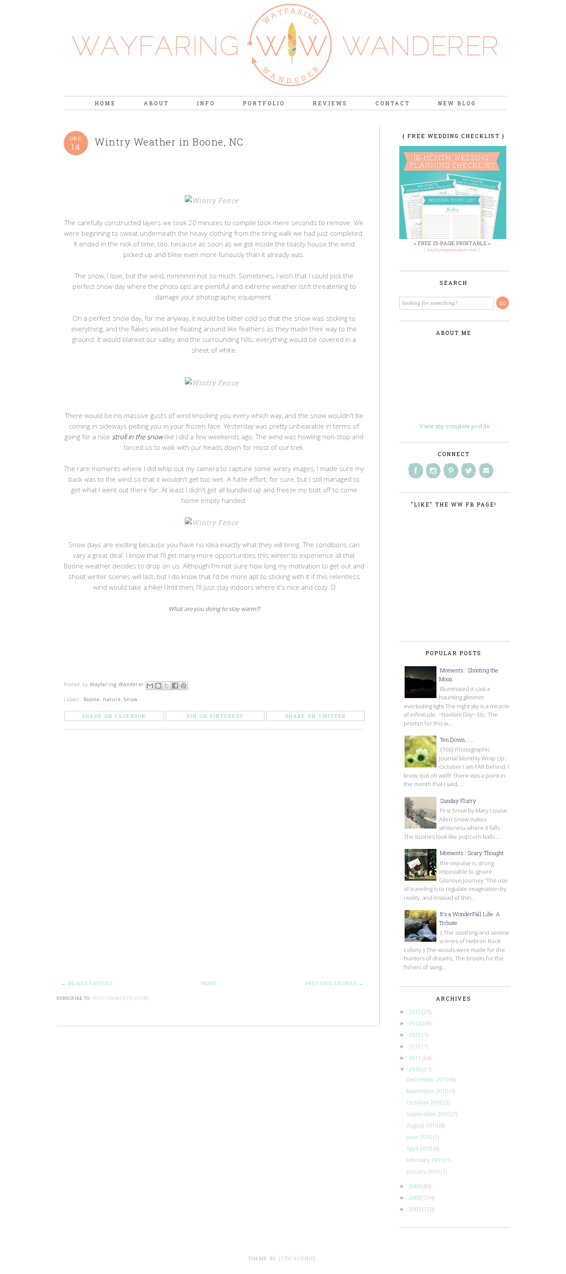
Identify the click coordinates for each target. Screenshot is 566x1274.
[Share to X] (166, 685)
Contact (392, 103)
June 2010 (419, 1137)
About (156, 103)
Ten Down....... (457, 740)
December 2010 (428, 1079)
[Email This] (149, 685)
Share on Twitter (315, 716)
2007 (415, 1209)
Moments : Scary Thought (472, 853)
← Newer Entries (87, 983)
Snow (130, 699)
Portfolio (264, 103)
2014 (415, 1023)
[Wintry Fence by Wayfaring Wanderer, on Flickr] (214, 200)
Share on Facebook (114, 716)
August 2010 (422, 1125)
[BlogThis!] (158, 685)
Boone (92, 699)
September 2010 (428, 1114)
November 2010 (427, 1091)
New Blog (457, 103)
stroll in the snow (137, 436)
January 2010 (423, 1171)
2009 (415, 1186)
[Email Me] (486, 470)
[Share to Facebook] (175, 685)
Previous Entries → (335, 983)
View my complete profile (454, 426)
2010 (415, 1069)
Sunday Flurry (458, 801)
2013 (415, 1035)
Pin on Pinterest (215, 716)
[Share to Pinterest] (183, 685)
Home (105, 103)
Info (206, 103)
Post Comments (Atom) (120, 998)
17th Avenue (297, 1258)
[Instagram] (433, 470)
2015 (415, 1012)
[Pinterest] (451, 470)
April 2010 (419, 1148)
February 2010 (425, 1160)
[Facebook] (415, 470)
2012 (415, 1046)
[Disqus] (217, 860)
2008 (415, 1197)
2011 (415, 1058)
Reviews (330, 103)
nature (112, 699)
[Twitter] (468, 470)
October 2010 (425, 1102)
